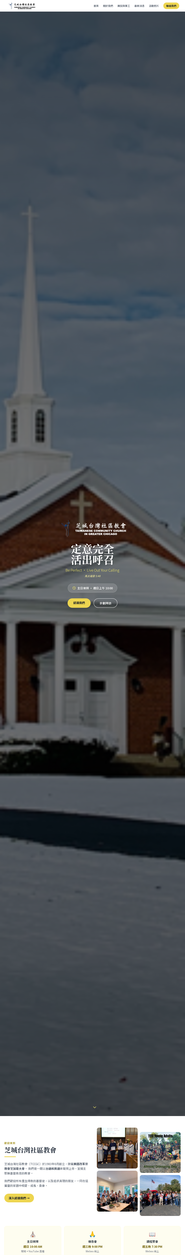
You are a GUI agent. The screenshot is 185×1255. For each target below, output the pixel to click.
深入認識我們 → (19, 1198)
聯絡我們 (171, 6)
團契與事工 (123, 6)
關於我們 (108, 6)
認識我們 (79, 603)
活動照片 (154, 6)
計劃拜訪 (105, 603)
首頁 (96, 6)
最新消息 (139, 6)
